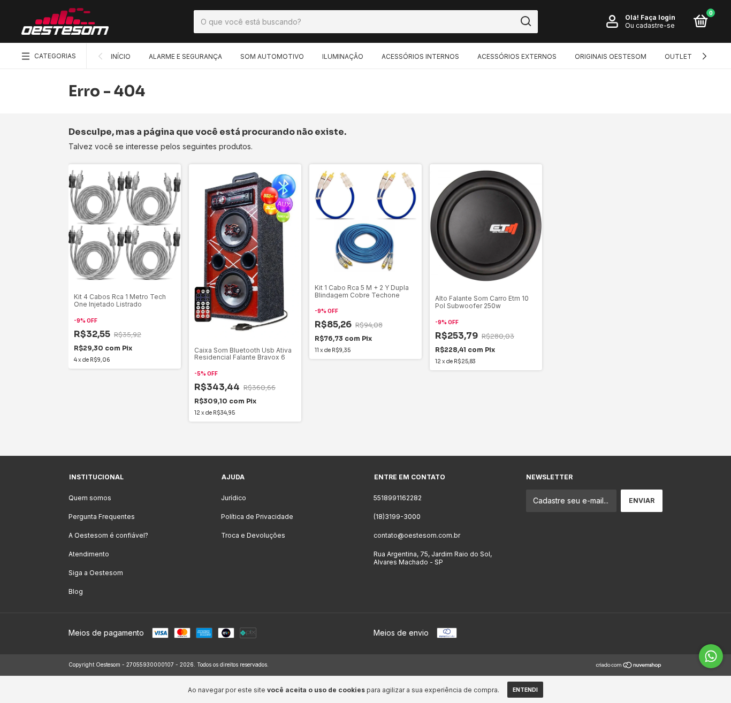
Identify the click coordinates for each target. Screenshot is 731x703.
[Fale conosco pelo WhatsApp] (711, 656)
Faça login (658, 17)
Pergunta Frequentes (101, 517)
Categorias (55, 56)
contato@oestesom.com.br (417, 535)
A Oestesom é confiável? (108, 535)
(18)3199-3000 (397, 517)
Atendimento (88, 554)
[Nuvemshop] (629, 665)
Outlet (678, 56)
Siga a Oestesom (95, 573)
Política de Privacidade (257, 517)
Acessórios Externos (517, 56)
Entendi (525, 689)
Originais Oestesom (610, 56)
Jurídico (233, 498)
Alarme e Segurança (185, 56)
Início (121, 56)
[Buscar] (525, 21)
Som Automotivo (272, 56)
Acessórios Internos (420, 56)
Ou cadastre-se (650, 25)
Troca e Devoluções (253, 535)
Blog (75, 591)
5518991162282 (398, 498)
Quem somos (89, 498)
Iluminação (342, 56)
